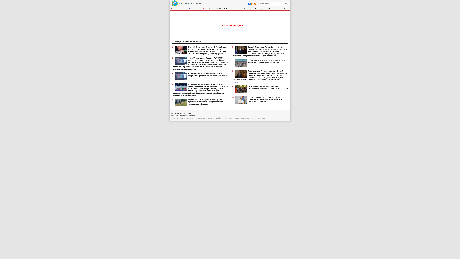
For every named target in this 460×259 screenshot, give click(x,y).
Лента (183, 9)
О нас (286, 9)
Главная (174, 9)
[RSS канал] (255, 4)
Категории (260, 9)
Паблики (227, 9)
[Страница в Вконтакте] (249, 4)
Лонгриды (248, 9)
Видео (211, 9)
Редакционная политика (196, 118)
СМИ (219, 9)
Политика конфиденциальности (221, 118)
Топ (204, 9)
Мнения (237, 9)
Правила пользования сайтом (247, 118)
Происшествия (274, 9)
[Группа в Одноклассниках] (252, 4)
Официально (194, 9)
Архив (262, 118)
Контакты (181, 118)
